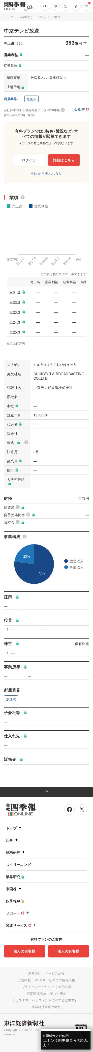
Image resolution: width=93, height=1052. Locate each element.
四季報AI (13, 900)
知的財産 (64, 986)
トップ (8, 17)
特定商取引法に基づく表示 (46, 993)
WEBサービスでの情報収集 (55, 980)
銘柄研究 (13, 852)
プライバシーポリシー (38, 986)
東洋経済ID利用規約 (47, 1006)
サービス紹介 (55, 973)
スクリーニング (18, 864)
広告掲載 (24, 980)
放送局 (31, 99)
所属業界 (10, 99)
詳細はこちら (64, 159)
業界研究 (26, 17)
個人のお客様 (24, 951)
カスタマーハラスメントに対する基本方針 (46, 1000)
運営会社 (34, 973)
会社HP (79, 109)
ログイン (29, 159)
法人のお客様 (68, 951)
